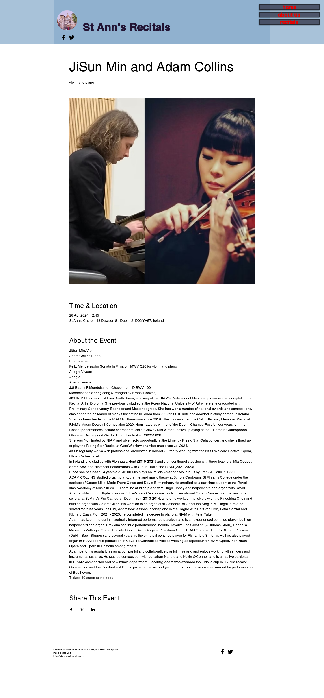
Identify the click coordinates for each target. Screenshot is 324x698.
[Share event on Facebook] (71, 609)
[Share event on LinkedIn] (93, 609)
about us (289, 15)
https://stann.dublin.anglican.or (68, 656)
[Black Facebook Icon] (63, 37)
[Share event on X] (82, 609)
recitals (289, 22)
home (289, 7)
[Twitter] (71, 37)
